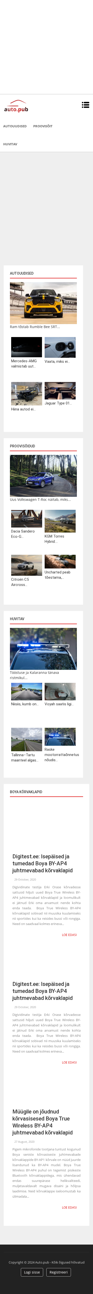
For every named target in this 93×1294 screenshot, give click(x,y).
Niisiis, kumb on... (25, 704)
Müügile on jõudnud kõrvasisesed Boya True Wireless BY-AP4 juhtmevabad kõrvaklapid (42, 1122)
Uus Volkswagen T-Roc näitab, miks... (40, 499)
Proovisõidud (22, 446)
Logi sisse (32, 1272)
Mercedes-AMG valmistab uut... (24, 364)
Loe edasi (69, 935)
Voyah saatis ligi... (59, 704)
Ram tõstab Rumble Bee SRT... (35, 326)
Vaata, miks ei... (57, 361)
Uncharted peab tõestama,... (57, 575)
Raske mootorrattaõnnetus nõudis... (60, 754)
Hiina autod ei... (23, 409)
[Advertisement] (46, 47)
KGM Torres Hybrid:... (54, 539)
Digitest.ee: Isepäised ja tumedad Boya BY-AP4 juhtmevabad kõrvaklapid (42, 863)
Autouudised (15, 126)
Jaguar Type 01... (58, 403)
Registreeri (59, 1272)
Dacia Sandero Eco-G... (23, 534)
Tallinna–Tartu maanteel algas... (24, 757)
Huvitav (10, 144)
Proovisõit (43, 126)
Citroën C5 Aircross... (20, 582)
